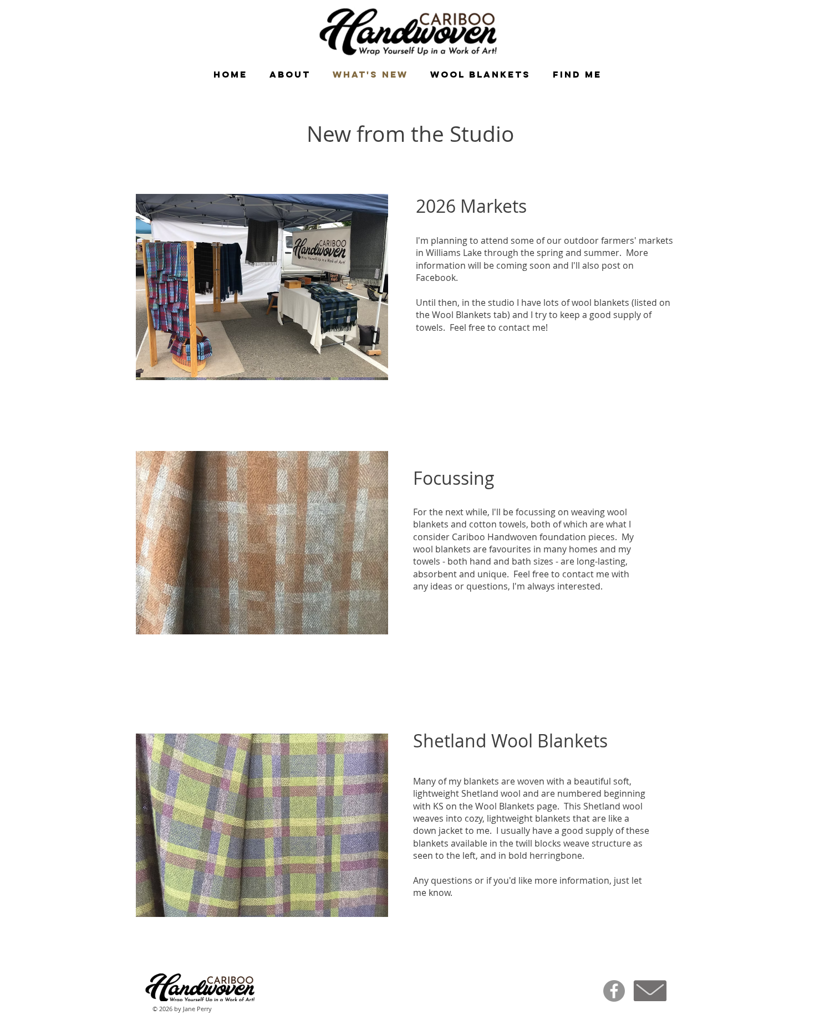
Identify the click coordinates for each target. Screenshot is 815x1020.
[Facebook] (614, 991)
